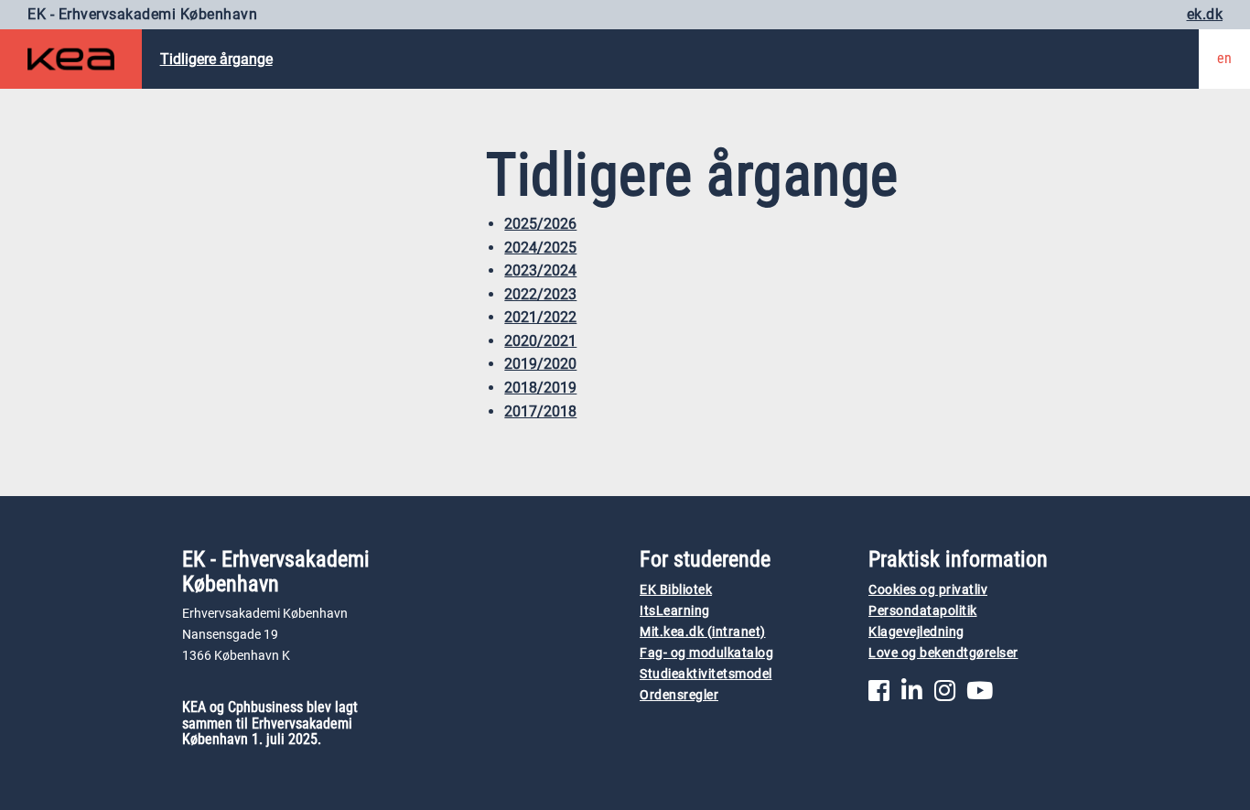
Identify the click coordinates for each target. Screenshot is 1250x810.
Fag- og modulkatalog (706, 653)
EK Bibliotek (676, 590)
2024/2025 (540, 247)
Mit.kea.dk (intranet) (703, 632)
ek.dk (1205, 14)
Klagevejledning (916, 632)
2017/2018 (540, 411)
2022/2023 (540, 294)
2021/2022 (540, 317)
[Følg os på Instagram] (944, 695)
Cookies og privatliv (927, 590)
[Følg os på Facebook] (878, 695)
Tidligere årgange (216, 59)
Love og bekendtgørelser (943, 653)
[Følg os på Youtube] (979, 695)
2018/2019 (540, 387)
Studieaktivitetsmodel (706, 674)
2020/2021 (540, 341)
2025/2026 (540, 223)
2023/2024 (540, 270)
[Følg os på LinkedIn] (911, 695)
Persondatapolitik (922, 611)
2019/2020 (540, 364)
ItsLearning (675, 611)
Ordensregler (679, 695)
